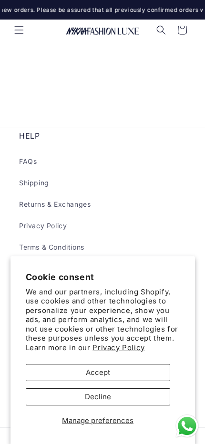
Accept (98, 372)
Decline (98, 396)
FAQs (28, 161)
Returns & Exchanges (55, 204)
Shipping (34, 183)
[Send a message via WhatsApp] (187, 426)
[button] (19, 30)
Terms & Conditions (51, 247)
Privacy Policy (118, 347)
